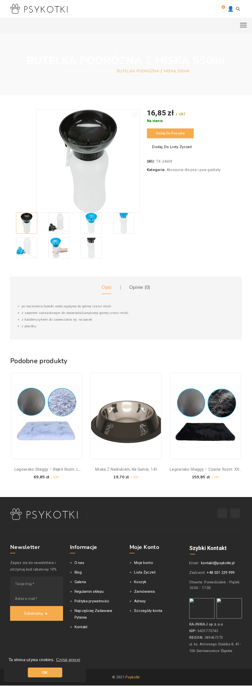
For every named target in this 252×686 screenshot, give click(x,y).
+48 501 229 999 (221, 572)
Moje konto (143, 563)
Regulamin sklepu (89, 591)
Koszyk (140, 582)
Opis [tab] (106, 287)
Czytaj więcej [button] (68, 660)
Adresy (140, 601)
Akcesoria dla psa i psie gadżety (194, 170)
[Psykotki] (38, 9)
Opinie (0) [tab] (139, 287)
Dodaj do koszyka (170, 133)
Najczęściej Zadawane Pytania (93, 614)
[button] (135, 114)
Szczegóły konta (148, 610)
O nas (79, 563)
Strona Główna (76, 71)
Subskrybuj (34, 613)
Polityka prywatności (92, 601)
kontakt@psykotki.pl (218, 563)
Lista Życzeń (145, 572)
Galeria (80, 582)
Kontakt (81, 627)
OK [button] (45, 672)
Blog (78, 572)
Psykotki (133, 677)
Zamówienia (144, 591)
